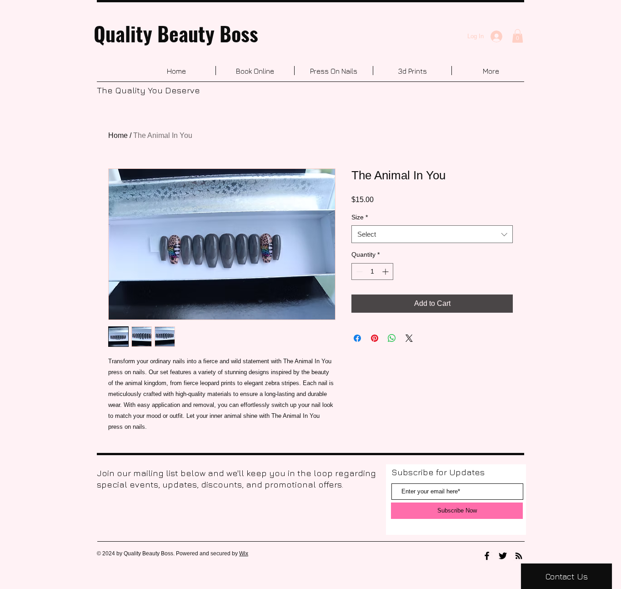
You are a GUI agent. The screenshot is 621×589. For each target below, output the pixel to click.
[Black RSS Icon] (518, 555)
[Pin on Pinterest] (374, 338)
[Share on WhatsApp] (391, 338)
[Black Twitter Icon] (502, 555)
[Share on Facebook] (357, 338)
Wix (243, 553)
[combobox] (432, 234)
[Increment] (386, 271)
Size (359, 217)
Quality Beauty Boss (176, 33)
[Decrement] (358, 271)
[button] (517, 36)
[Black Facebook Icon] (486, 555)
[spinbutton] (372, 271)
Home (118, 135)
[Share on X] (409, 338)
